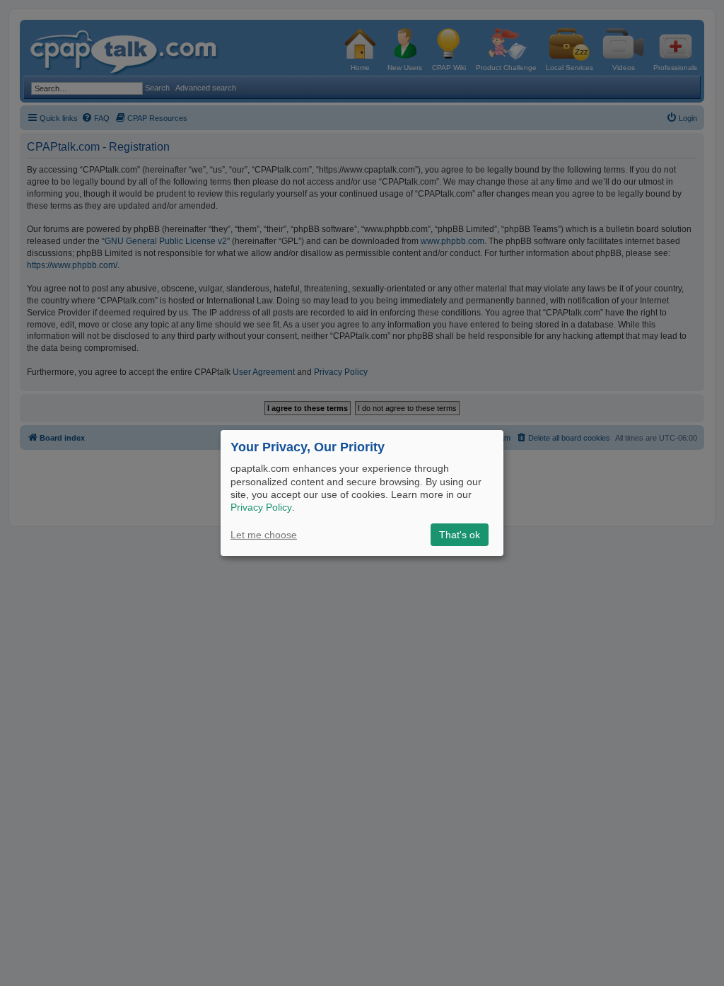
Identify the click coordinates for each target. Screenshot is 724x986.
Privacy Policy (261, 507)
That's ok (459, 534)
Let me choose (263, 534)
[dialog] (362, 493)
